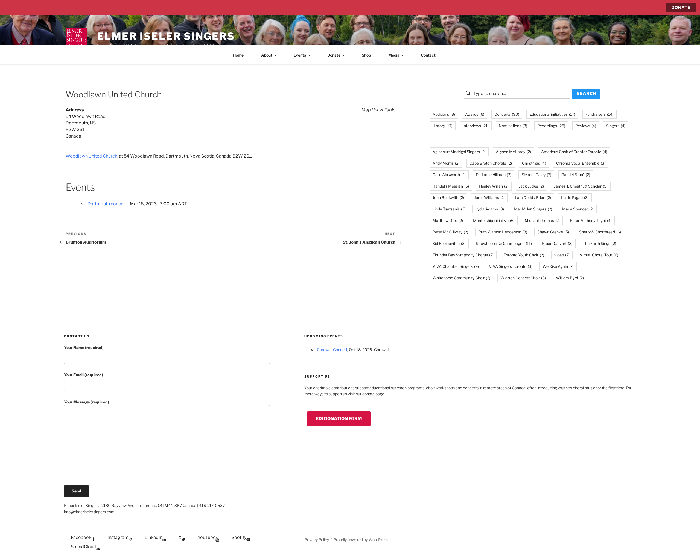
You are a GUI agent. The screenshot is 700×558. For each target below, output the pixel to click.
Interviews (476, 125)
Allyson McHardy (513, 151)
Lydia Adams (490, 209)
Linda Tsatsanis (449, 209)
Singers (615, 125)
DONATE (680, 7)
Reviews (585, 125)
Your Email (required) (83, 374)
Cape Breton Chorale (490, 163)
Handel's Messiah (451, 186)
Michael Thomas (542, 220)
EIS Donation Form (339, 418)
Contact (428, 55)
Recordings (551, 125)
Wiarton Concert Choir (523, 277)
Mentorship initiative (494, 220)
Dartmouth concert (107, 203)
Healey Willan (494, 186)
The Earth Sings (599, 243)
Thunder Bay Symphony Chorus (463, 255)
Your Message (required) (86, 402)
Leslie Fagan (575, 197)
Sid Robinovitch (449, 243)
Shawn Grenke (553, 232)
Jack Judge (531, 186)
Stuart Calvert (557, 243)
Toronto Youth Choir (524, 255)
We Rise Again (558, 266)
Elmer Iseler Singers (166, 36)
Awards (474, 114)
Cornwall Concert (332, 349)
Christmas (534, 163)
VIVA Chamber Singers (456, 266)
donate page (373, 393)
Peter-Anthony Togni (591, 220)
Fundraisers (599, 114)
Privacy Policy (316, 539)
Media (393, 55)
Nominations (513, 125)
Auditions (444, 114)
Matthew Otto (448, 220)
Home (238, 55)
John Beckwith (448, 197)
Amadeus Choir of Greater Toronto (574, 151)
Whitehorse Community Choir (461, 277)
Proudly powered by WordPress (360, 539)
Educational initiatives (552, 114)
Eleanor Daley (536, 174)
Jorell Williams (489, 197)
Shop (366, 55)
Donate (333, 55)
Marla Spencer (578, 209)
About (266, 55)
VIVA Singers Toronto (510, 266)
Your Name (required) (84, 347)
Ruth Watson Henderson (502, 232)
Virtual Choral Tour (599, 255)
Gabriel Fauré (575, 174)
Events (300, 55)
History (443, 125)
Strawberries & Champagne (504, 243)
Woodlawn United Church (91, 156)
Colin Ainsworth (449, 174)
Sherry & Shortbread (600, 232)
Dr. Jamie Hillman (493, 174)
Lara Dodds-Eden (533, 197)
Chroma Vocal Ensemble (580, 163)
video (562, 255)
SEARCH (586, 93)
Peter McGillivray (450, 232)
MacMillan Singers (533, 209)
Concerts (506, 114)
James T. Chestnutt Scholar (581, 186)
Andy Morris (446, 163)
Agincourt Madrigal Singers (459, 151)
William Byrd (570, 277)
